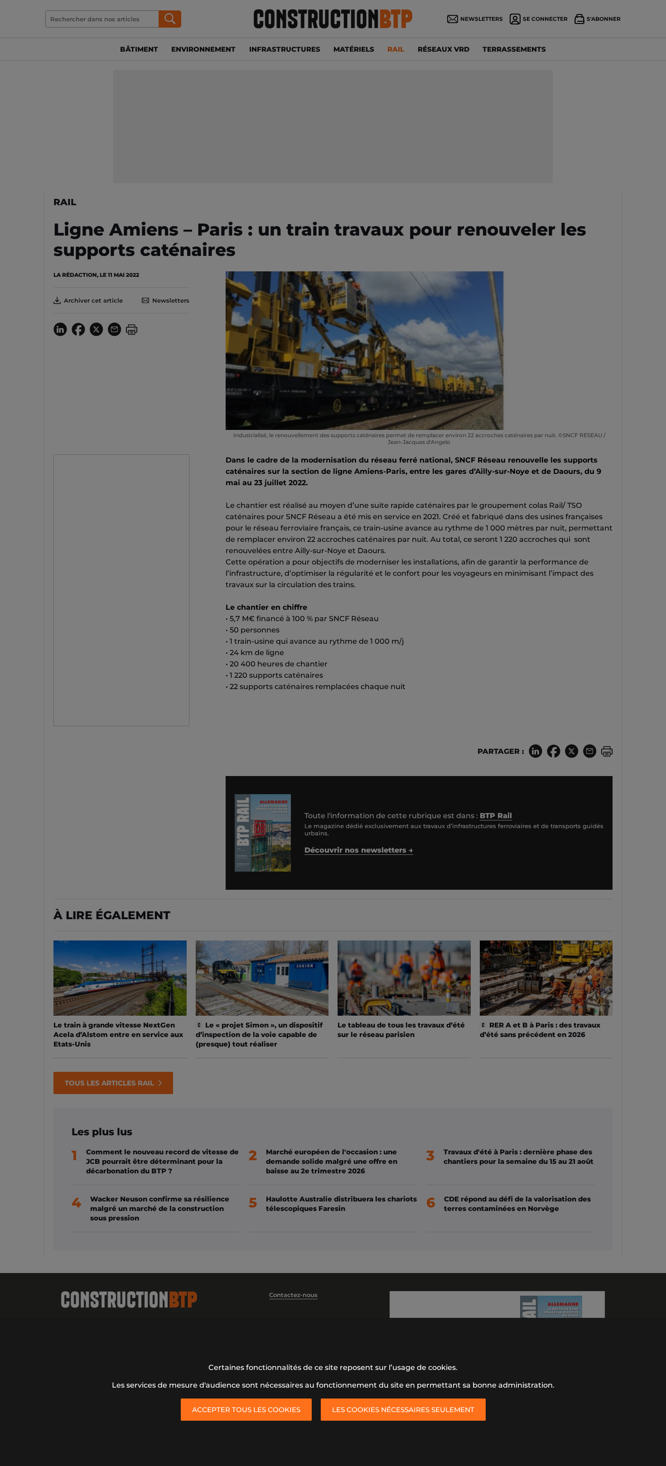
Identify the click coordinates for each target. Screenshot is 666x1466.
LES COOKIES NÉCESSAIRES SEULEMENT (403, 1409)
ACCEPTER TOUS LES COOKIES (246, 1409)
